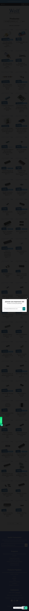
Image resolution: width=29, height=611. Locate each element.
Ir (24, 309)
